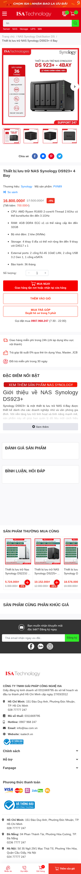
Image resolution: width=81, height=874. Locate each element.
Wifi (40, 28)
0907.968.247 (39, 320)
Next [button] (74, 86)
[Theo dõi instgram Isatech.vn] (50, 646)
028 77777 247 (17, 709)
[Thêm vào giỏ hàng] (27, 582)
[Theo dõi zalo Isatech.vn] (40, 646)
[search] (75, 23)
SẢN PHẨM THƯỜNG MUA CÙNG (31, 531)
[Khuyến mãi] (40, 4)
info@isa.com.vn (27, 728)
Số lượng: (10, 273)
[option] (40, 86)
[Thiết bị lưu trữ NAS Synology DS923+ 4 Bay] (40, 86)
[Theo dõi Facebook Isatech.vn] (31, 646)
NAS (14, 28)
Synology (27, 186)
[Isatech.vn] (34, 14)
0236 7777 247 (16, 842)
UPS (32, 28)
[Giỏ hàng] (72, 13)
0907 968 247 (28, 721)
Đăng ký (72, 637)
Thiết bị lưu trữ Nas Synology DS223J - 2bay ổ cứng (17, 573)
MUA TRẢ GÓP (40, 311)
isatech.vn (26, 734)
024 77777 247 (16, 856)
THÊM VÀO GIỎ (40, 298)
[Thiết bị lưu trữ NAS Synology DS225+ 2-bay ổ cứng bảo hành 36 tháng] (47, 551)
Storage (24, 28)
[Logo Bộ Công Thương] (13, 741)
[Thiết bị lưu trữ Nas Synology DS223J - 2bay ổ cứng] (18, 551)
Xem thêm (42, 426)
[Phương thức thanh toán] (27, 790)
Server (6, 28)
